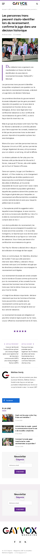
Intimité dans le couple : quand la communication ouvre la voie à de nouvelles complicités (26, 428)
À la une (6, 408)
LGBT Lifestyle (12, 9)
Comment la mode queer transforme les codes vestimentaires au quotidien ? (25, 441)
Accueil (4, 9)
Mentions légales (7, 552)
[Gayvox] (20, 3)
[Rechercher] (37, 3)
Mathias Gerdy (17, 372)
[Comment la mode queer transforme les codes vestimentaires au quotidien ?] (7, 442)
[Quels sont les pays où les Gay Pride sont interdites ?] (7, 418)
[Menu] (3, 3)
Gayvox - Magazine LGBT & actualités (19, 550)
